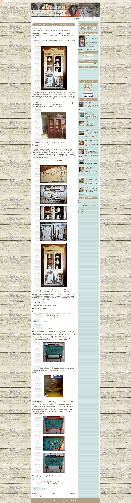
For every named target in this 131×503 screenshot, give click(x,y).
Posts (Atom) (40, 496)
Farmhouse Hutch (88, 187)
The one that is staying (89, 159)
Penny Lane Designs (74, 500)
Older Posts (73, 493)
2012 (80, 209)
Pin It (33, 311)
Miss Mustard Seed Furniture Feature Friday (44, 305)
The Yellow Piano (88, 177)
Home (54, 493)
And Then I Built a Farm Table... (91, 130)
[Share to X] (44, 321)
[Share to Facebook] (45, 321)
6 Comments (35, 488)
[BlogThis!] (42, 321)
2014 (80, 200)
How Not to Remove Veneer (90, 149)
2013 (80, 202)
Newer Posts (34, 493)
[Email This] (41, 321)
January (82, 203)
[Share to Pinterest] (46, 321)
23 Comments (36, 321)
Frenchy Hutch (88, 102)
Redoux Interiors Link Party (39, 308)
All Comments (87, 57)
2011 (80, 211)
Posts (85, 55)
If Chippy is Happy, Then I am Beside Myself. (52, 31)
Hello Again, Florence (44, 328)
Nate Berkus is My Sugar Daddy (91, 140)
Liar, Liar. (87, 121)
